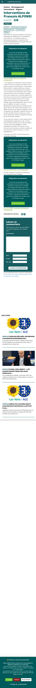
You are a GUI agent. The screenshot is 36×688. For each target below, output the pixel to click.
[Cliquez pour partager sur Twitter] (15, 20)
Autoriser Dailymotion (18, 73)
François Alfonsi (9, 30)
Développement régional (19, 27)
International (9, 9)
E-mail (8, 258)
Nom (8, 255)
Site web (8, 262)
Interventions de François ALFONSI (18, 14)
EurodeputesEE (8, 80)
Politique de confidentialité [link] (18, 684)
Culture (7, 7)
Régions (19, 9)
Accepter (9, 679)
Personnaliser (26, 679)
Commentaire (9, 234)
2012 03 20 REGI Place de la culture (14, 78)
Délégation (8, 23)
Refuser (16, 679)
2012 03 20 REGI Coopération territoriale (15, 208)
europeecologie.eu (14, 1)
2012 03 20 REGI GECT (10, 170)
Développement (17, 7)
